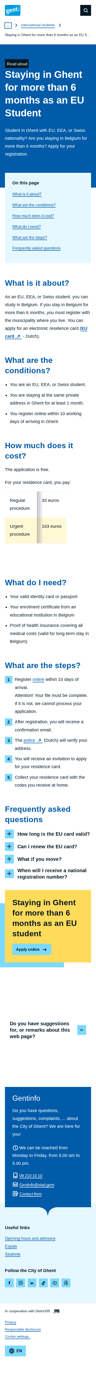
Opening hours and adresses (30, 1238)
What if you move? (39, 859)
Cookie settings (17, 1336)
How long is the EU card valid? (53, 834)
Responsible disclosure (23, 1329)
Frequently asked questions (36, 248)
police (29, 740)
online (38, 679)
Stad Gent (12, 10)
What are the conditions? (34, 205)
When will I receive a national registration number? (52, 874)
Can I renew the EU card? (47, 846)
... (8, 25)
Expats (11, 1246)
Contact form (30, 1194)
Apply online (28, 949)
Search (85, 10)
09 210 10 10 (30, 1176)
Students (12, 1254)
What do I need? (26, 227)
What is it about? (26, 194)
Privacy (10, 1322)
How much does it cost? (33, 216)
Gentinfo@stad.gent (36, 1185)
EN (19, 1351)
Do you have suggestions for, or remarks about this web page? (40, 1030)
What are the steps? (29, 237)
